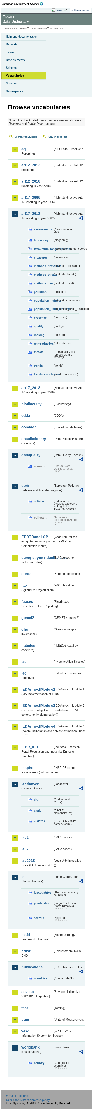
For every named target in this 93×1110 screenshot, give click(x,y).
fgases (27, 601)
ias (23, 662)
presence (40, 317)
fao (24, 585)
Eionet (23, 28)
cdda (25, 416)
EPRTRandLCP (34, 537)
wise (25, 1031)
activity (39, 501)
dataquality (30, 455)
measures (40, 257)
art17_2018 (30, 388)
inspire (27, 768)
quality (38, 326)
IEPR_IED (29, 747)
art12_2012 (30, 165)
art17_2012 (30, 214)
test (24, 1008)
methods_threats (43, 274)
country (39, 1063)
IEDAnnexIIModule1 (37, 689)
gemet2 (27, 618)
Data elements (15, 60)
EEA (24, 4)
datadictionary (33, 439)
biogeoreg (41, 240)
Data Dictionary (38, 28)
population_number (43, 300)
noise (26, 951)
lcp (24, 877)
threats (38, 352)
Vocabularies (15, 75)
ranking (39, 335)
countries (40, 978)
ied (24, 673)
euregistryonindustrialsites (37, 558)
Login (59, 10)
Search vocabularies (26, 136)
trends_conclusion (43, 374)
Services (11, 83)
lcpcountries (42, 892)
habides (28, 645)
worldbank (30, 1047)
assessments (43, 229)
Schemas (12, 67)
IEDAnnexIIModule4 (37, 726)
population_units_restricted (43, 309)
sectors (39, 918)
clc (36, 799)
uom (25, 1019)
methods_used (43, 283)
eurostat (28, 574)
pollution (40, 292)
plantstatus (41, 903)
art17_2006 (30, 197)
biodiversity (31, 404)
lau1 (25, 837)
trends (38, 365)
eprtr (25, 486)
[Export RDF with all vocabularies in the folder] (81, 218)
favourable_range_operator (43, 249)
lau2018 (28, 861)
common (29, 427)
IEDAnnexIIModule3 (37, 706)
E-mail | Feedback (18, 1095)
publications (32, 967)
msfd (25, 935)
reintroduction (43, 343)
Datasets (12, 44)
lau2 (25, 849)
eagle (37, 810)
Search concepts (57, 136)
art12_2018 (30, 181)
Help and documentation (21, 36)
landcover (30, 784)
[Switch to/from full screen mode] (66, 10)
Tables (10, 52)
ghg (24, 629)
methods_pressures (43, 266)
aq (23, 149)
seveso (27, 992)
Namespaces (14, 91)
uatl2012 (39, 821)
